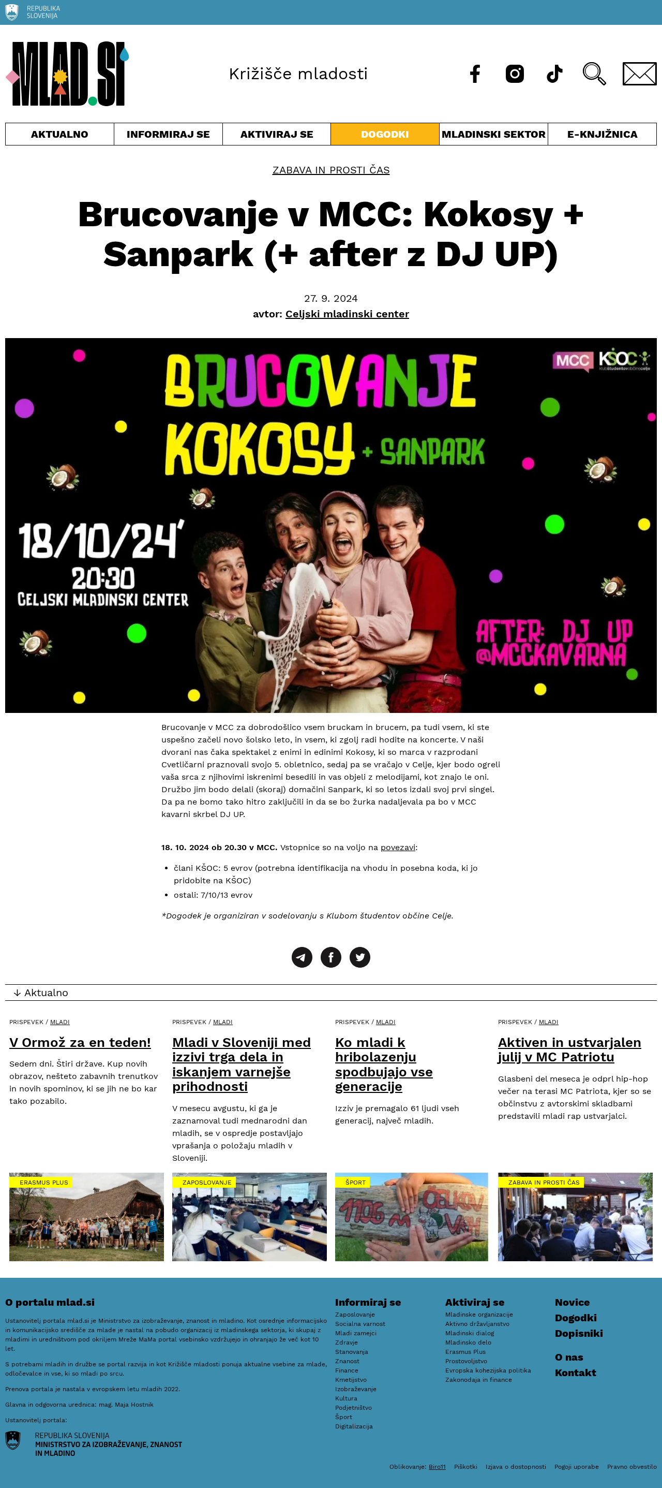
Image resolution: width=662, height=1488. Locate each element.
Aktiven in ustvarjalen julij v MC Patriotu (569, 1049)
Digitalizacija (354, 1426)
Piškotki (465, 1466)
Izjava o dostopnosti (516, 1466)
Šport (355, 1182)
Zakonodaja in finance (478, 1379)
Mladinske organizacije (479, 1314)
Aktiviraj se (277, 136)
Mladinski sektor (494, 136)
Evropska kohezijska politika (488, 1370)
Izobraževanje (356, 1389)
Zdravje (346, 1342)
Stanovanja (351, 1351)
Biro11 (437, 1466)
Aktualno (62, 136)
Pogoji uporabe (576, 1466)
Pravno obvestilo (632, 1466)
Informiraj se (168, 136)
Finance (346, 1370)
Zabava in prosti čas (331, 170)
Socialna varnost (360, 1323)
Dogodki (385, 134)
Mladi (60, 1022)
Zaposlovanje (207, 1182)
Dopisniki (579, 1333)
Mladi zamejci (356, 1333)
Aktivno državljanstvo (477, 1323)
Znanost (347, 1361)
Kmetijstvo (351, 1379)
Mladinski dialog (469, 1333)
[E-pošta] (640, 73)
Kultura (346, 1398)
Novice (572, 1302)
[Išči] (594, 73)
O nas (569, 1357)
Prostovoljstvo (466, 1361)
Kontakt (575, 1372)
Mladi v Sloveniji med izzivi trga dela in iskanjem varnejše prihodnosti (241, 1064)
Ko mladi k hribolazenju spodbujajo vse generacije (384, 1064)
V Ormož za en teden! (80, 1042)
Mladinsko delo (468, 1342)
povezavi (398, 847)
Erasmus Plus (44, 1182)
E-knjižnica (602, 134)
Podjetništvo (353, 1407)
